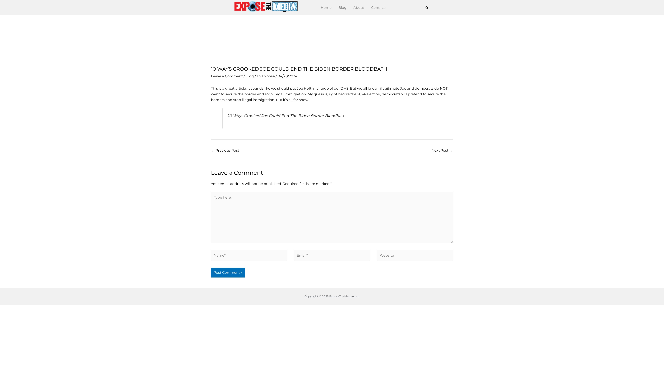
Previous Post (225, 150)
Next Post (442, 150)
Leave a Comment (227, 76)
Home (326, 8)
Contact (378, 8)
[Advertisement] (332, 40)
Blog (342, 8)
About (358, 8)
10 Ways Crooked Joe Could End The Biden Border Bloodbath (286, 115)
